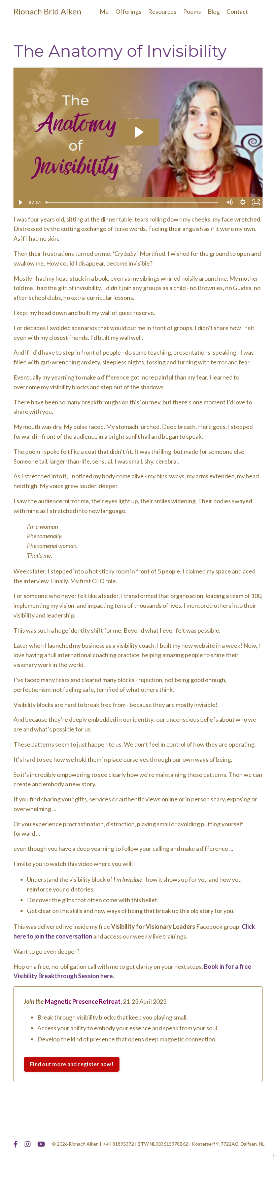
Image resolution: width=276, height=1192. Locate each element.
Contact (237, 11)
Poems (192, 11)
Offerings (128, 11)
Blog (214, 11)
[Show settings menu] (242, 202)
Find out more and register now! (71, 1064)
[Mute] (229, 202)
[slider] (132, 202)
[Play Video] (20, 202)
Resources (162, 11)
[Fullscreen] (256, 202)
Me (104, 11)
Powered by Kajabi (243, 1174)
